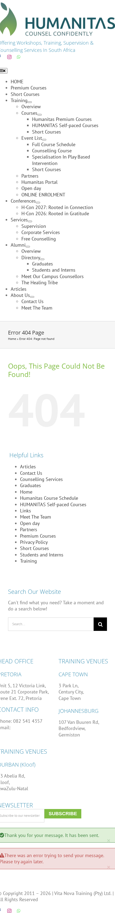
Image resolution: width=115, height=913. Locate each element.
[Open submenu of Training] (30, 102)
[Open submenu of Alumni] (28, 246)
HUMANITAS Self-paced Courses (53, 504)
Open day (30, 523)
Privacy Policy (34, 542)
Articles (28, 466)
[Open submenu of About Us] (32, 297)
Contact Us (31, 473)
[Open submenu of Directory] (42, 259)
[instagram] (9, 57)
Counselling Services (41, 479)
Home (12, 339)
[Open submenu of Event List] (44, 140)
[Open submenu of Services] (30, 221)
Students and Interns (41, 555)
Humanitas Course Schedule (49, 498)
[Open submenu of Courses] (39, 115)
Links (25, 511)
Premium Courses (38, 536)
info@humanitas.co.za (35, 727)
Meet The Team (35, 517)
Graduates (30, 485)
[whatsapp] (19, 57)
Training (28, 561)
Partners (28, 529)
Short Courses (34, 548)
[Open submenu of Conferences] (38, 202)
